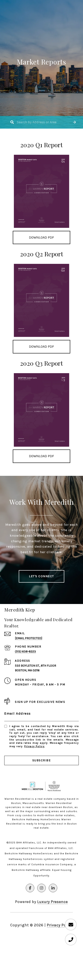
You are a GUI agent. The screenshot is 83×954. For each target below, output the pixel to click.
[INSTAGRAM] (41, 888)
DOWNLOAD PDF (41, 237)
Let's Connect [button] (41, 576)
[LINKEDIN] (53, 888)
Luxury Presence (52, 901)
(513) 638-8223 (25, 651)
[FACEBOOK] (30, 888)
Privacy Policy (34, 746)
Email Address (17, 713)
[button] (74, 122)
